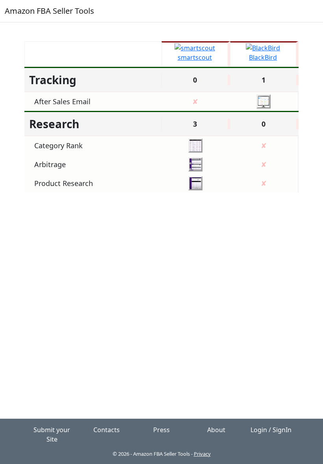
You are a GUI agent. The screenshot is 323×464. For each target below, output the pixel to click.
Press (161, 429)
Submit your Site (51, 434)
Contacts (106, 429)
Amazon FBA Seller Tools (49, 11)
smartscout (195, 57)
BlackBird (263, 57)
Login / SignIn (271, 429)
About (216, 429)
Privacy (202, 453)
